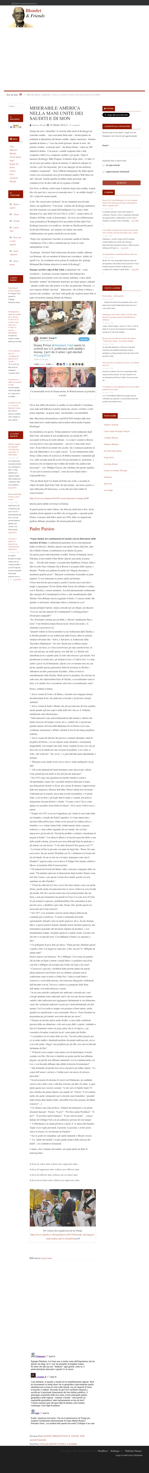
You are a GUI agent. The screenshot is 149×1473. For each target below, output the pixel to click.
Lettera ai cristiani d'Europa (115, 470)
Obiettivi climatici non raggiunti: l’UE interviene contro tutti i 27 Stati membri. (14, 449)
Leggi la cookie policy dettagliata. (129, 1455)
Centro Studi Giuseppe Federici (117, 431)
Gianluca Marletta (111, 444)
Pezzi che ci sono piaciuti (15, 241)
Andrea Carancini (111, 424)
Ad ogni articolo (112, 165)
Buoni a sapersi (113, 288)
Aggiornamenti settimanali (117, 171)
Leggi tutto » (12, 487)
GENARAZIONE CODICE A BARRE (58, 1443)
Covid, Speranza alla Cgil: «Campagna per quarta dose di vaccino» (14, 355)
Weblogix (115, 1450)
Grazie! (13, 170)
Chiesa (16, 214)
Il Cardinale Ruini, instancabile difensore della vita (119, 254)
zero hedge (108, 490)
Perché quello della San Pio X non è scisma (14, 496)
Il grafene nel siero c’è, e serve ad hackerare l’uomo (14, 405)
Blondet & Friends (35, 13)
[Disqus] (63, 1308)
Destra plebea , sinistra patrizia (112, 296)
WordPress (103, 1450)
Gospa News (109, 457)
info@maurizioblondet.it (26, 3)
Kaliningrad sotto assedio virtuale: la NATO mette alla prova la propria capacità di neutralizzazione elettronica (119, 317)
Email (105, 145)
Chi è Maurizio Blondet (13, 150)
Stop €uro (108, 483)
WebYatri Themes (133, 1450)
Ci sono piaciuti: (14, 435)
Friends (16, 220)
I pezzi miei (46, 1258)
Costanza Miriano (111, 437)
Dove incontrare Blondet (14, 178)
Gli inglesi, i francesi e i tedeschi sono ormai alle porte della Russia (13, 543)
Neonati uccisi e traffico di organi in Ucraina (14, 382)
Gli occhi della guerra (113, 450)
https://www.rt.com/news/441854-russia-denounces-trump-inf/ (58, 498)
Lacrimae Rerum (111, 464)
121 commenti (74, 125)
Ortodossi (108, 477)
